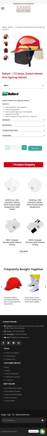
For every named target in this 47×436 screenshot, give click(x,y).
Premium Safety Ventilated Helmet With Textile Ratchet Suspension (12, 300)
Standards (6, 120)
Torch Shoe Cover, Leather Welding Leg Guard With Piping (33, 299)
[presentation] (1, 286)
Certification (6, 135)
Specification (7, 125)
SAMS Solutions (12, 432)
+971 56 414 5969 (21, 334)
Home (4, 27)
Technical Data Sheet (10, 130)
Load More (23, 251)
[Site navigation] (2, 8)
